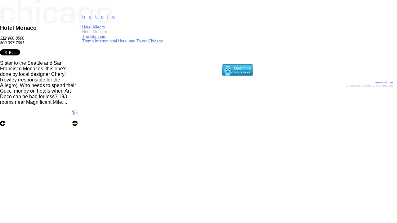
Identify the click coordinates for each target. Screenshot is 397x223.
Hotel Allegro (93, 27)
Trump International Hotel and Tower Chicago (122, 41)
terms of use (384, 82)
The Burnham (94, 36)
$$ (75, 112)
